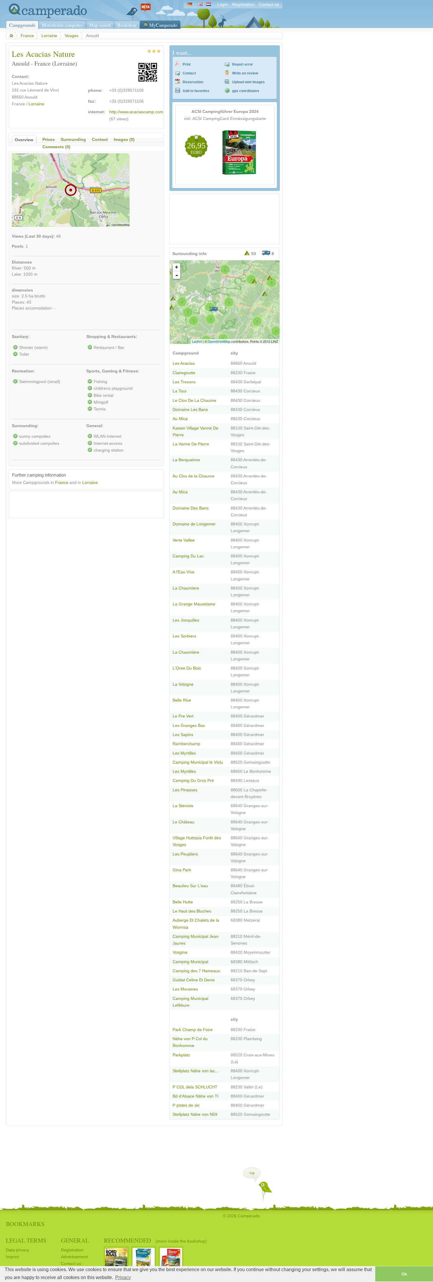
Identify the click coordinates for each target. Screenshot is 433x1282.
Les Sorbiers (184, 636)
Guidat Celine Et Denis (194, 980)
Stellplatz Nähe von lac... (196, 1071)
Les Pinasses (185, 790)
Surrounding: (25, 426)
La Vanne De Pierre (191, 444)
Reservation (193, 82)
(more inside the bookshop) (181, 1241)
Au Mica (180, 419)
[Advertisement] (81, 503)
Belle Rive (182, 700)
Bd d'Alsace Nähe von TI (196, 1096)
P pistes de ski (186, 1105)
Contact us (269, 4)
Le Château (183, 822)
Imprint (12, 1257)
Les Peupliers (185, 854)
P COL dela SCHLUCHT (195, 1087)
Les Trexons (184, 382)
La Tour (180, 391)
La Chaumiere (186, 588)
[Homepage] (46, 17)
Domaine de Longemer (194, 524)
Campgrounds (22, 25)
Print (187, 64)
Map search (100, 25)
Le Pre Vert (183, 716)
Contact (189, 73)
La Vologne (183, 684)
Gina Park (182, 870)
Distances (22, 262)
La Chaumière (186, 652)
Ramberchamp (186, 744)
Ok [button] (404, 1274)
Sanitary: (21, 336)
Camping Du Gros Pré (193, 780)
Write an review (245, 73)
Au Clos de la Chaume (193, 476)
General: (94, 426)
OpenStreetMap (219, 341)
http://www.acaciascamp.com (136, 112)
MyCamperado (163, 25)
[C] (213, 309)
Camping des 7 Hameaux (196, 971)
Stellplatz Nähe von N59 (195, 1114)
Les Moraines (185, 989)
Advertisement (74, 1257)
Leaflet (197, 341)
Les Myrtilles (184, 753)
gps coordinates (245, 91)
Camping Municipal (190, 962)
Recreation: (23, 371)
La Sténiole (183, 806)
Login (222, 4)
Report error (242, 64)
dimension (22, 290)
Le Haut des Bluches (192, 911)
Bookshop (126, 25)
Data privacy (17, 1250)
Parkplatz (181, 1055)
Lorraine (49, 36)
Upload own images (248, 82)
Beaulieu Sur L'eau (190, 886)
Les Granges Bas (189, 725)
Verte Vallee (184, 540)
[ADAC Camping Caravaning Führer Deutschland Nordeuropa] (240, 175)
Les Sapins (183, 734)
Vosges (71, 36)
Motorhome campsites (62, 25)
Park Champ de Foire (193, 1030)
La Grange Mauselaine (194, 604)
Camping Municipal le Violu (198, 762)
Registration (243, 4)
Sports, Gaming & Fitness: (112, 371)
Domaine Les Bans (190, 409)
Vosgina (180, 952)
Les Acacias (184, 363)
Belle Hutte (183, 902)
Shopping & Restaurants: (111, 336)
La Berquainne (186, 460)
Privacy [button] (123, 1277)
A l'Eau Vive (183, 572)
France (27, 36)
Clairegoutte (184, 373)
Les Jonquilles (186, 620)
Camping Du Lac (188, 556)
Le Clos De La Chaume (194, 400)
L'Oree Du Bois (187, 668)
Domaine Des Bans (191, 508)
